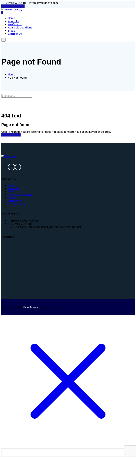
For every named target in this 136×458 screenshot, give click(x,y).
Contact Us (15, 33)
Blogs (11, 197)
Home (11, 185)
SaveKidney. (31, 307)
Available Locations (20, 194)
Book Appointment (13, 6)
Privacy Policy (16, 204)
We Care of (15, 191)
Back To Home (11, 135)
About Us (13, 188)
